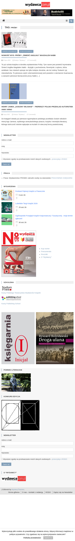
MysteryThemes (18, 494)
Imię (3, 146)
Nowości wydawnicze (9, 51)
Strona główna (13, 496)
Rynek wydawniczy (26, 51)
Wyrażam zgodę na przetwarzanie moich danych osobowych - (35, 159)
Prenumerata (46, 251)
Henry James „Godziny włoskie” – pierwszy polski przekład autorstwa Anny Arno (37, 108)
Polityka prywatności (32, 538)
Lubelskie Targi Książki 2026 (26, 203)
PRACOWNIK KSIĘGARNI (61, 178)
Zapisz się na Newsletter (63, 496)
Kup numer (45, 249)
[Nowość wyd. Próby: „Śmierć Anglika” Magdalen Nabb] (37, 40)
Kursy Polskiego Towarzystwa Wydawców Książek (21, 293)
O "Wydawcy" (46, 257)
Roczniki (44, 254)
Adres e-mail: (6, 140)
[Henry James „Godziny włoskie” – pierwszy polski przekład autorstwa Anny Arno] (37, 91)
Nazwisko (5, 153)
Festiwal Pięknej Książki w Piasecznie (30, 191)
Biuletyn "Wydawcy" (20, 60)
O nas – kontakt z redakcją (32, 496)
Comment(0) (32, 60)
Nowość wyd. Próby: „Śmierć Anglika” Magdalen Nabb (28, 55)
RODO (48, 496)
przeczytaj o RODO (59, 159)
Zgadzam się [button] (48, 538)
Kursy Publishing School (10, 304)
